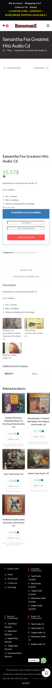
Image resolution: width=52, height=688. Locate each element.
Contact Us (21, 7)
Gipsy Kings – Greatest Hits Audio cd (34, 333)
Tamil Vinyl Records (11, 625)
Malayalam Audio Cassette (37, 600)
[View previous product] (5, 68)
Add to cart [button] (13, 439)
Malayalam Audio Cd (37, 638)
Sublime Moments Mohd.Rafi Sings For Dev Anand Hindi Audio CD (13, 422)
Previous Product (14, 68)
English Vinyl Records (11, 640)
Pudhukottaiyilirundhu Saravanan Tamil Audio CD (14, 522)
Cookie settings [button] (39, 678)
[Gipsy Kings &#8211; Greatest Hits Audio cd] (34, 323)
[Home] (3, 50)
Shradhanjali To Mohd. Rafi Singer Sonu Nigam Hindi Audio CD (38, 421)
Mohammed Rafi (17, 446)
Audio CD (18, 252)
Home (10, 574)
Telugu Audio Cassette (35, 592)
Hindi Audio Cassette (34, 585)
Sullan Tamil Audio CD (38, 473)
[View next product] (47, 68)
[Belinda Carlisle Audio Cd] (12, 347)
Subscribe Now (26, 237)
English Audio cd (30, 252)
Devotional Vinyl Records (13, 655)
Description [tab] (26, 270)
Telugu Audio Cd (38, 632)
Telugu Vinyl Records (11, 647)
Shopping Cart (33, 3)
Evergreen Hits (15, 444)
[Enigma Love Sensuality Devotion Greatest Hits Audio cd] (12, 323)
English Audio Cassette (35, 607)
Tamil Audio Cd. (37, 624)
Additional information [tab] (26, 277)
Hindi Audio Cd (37, 628)
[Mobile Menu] (48, 26)
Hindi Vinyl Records (11, 633)
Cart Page (12, 587)
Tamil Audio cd (17, 491)
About (33, 7)
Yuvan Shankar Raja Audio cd (15, 544)
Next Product (39, 68)
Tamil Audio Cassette (34, 578)
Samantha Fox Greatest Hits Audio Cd (31, 50)
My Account (16, 3)
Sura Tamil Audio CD (13, 474)
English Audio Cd (38, 644)
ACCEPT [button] (26, 683)
